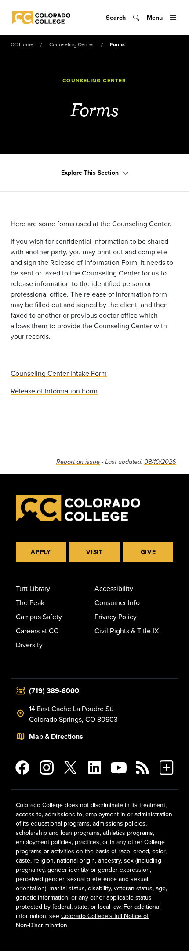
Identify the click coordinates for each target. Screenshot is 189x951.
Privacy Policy (115, 616)
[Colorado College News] (143, 767)
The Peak (30, 602)
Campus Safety (39, 616)
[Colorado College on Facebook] (23, 767)
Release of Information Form (54, 391)
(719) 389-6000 (54, 691)
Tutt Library (33, 588)
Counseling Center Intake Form (59, 373)
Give (148, 551)
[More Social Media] (166, 767)
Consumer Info (117, 602)
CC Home (22, 44)
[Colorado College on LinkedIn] (95, 767)
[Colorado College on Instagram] (47, 767)
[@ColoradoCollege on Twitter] (70, 767)
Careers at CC (37, 630)
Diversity (29, 645)
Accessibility (113, 588)
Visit (94, 551)
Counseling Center (71, 44)
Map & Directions (56, 736)
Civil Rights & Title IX (126, 630)
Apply (41, 551)
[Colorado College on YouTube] (118, 767)
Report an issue (78, 462)
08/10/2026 (160, 462)
